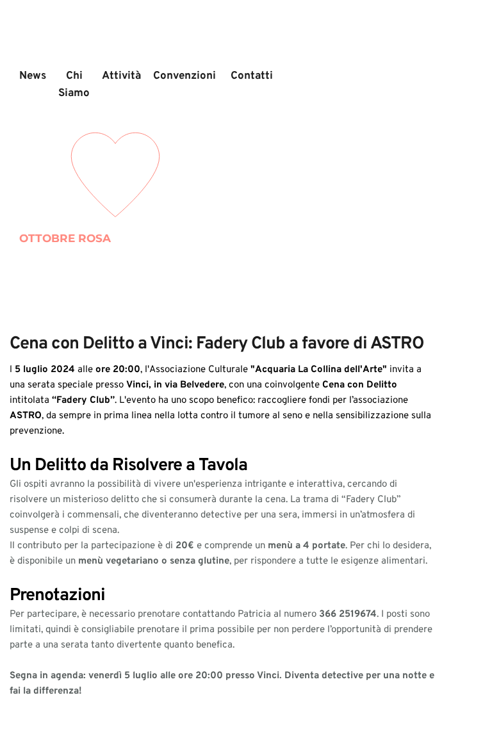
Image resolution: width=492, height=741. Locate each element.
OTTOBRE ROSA (65, 238)
